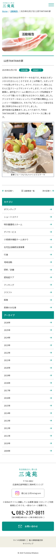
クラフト (8, 292)
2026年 (7, 322)
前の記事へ (9, 190)
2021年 (7, 360)
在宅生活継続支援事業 (14, 247)
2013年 (7, 420)
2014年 (7, 413)
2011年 (7, 435)
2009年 (7, 450)
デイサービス (10, 231)
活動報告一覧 (29, 190)
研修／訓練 (9, 269)
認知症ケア (9, 277)
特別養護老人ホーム (13, 224)
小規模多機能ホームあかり (16, 239)
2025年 (7, 330)
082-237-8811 (30, 512)
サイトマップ (28, 543)
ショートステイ (11, 216)
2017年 (7, 390)
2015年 (7, 405)
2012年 (7, 428)
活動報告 (14, 11)
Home (5, 11)
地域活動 (8, 262)
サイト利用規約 (19, 540)
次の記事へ (46, 190)
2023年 (7, 345)
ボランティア (10, 209)
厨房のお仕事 (10, 307)
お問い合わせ (31, 526)
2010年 (7, 443)
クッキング (9, 284)
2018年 (7, 382)
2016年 (7, 397)
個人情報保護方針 (36, 540)
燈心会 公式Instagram (31, 493)
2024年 (7, 337)
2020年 (7, 367)
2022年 (7, 352)
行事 (6, 254)
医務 (6, 299)
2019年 (7, 375)
